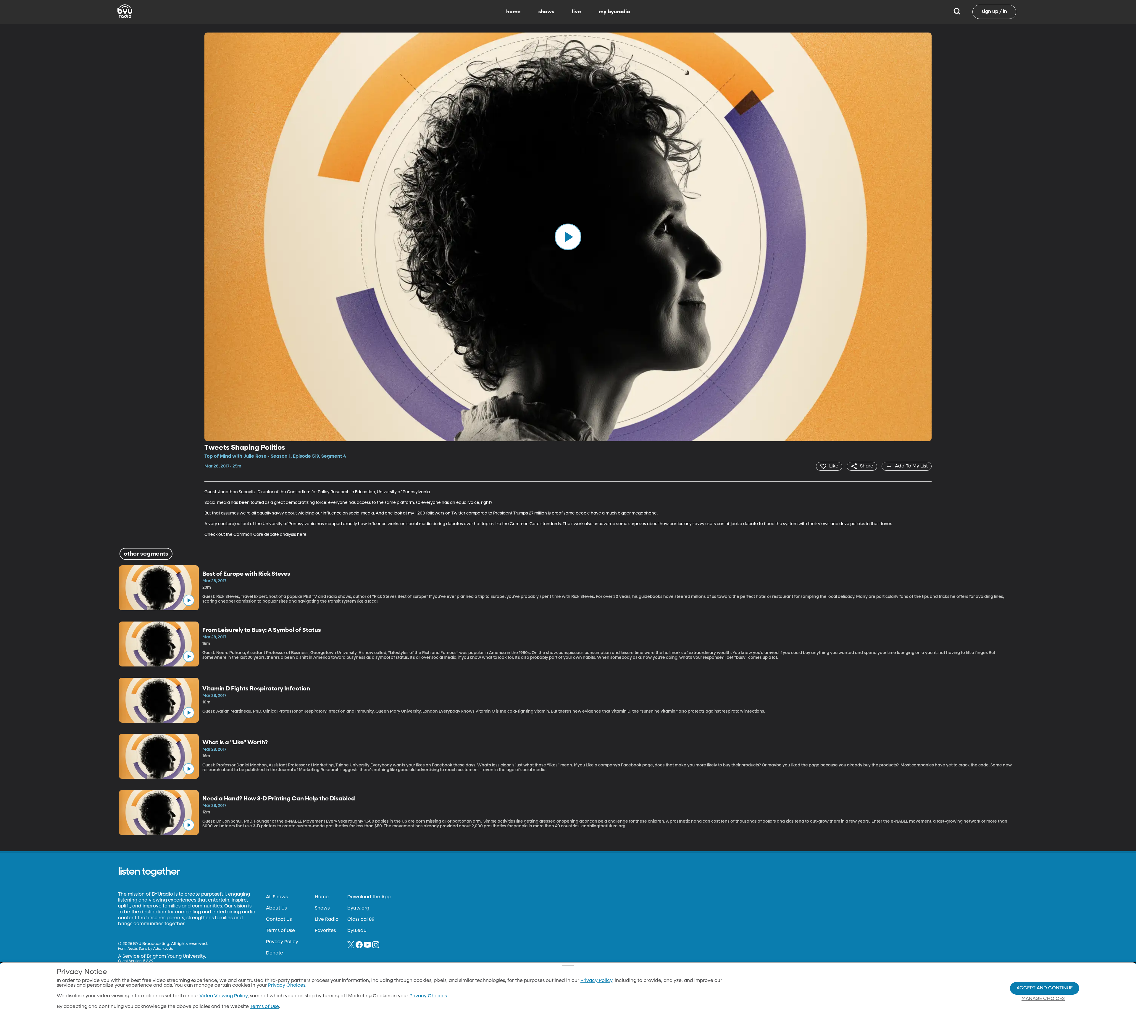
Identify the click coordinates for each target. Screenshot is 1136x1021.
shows (546, 11)
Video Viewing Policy (223, 996)
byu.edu (357, 930)
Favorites (325, 930)
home (513, 11)
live (576, 11)
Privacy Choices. (287, 985)
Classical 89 (361, 919)
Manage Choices (1043, 998)
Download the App (368, 897)
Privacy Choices (428, 996)
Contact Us (279, 919)
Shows (322, 908)
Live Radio (326, 919)
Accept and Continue (1044, 988)
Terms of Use (280, 930)
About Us (276, 908)
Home (322, 897)
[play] (568, 237)
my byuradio (614, 11)
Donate (274, 953)
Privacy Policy (282, 942)
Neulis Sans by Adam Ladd (150, 949)
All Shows (277, 897)
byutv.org (358, 908)
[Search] (957, 12)
